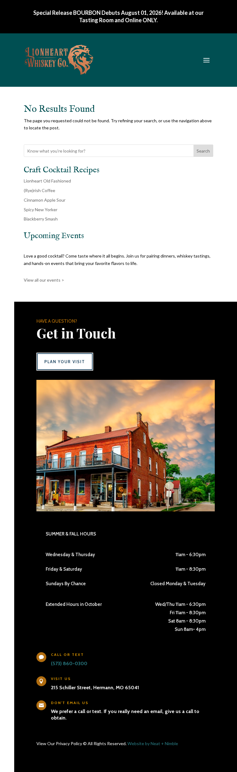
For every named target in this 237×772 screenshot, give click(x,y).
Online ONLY (140, 20)
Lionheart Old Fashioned (47, 180)
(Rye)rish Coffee (39, 190)
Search (203, 150)
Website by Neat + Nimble (152, 743)
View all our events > (44, 280)
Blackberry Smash (41, 218)
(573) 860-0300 (69, 663)
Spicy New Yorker (40, 209)
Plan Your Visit (64, 361)
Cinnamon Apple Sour (44, 200)
